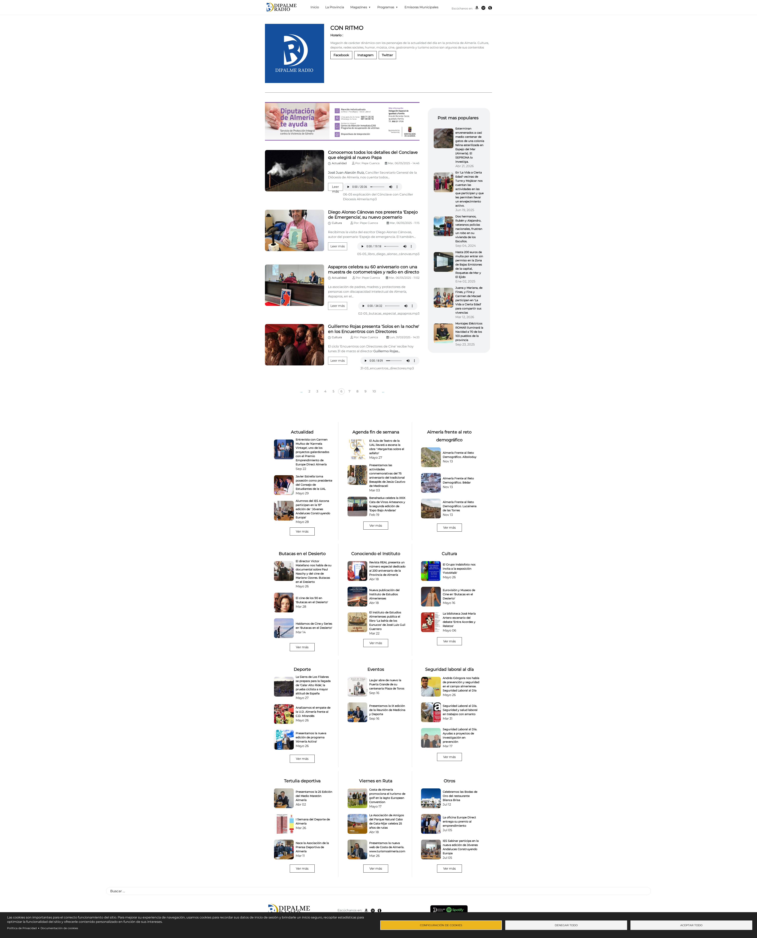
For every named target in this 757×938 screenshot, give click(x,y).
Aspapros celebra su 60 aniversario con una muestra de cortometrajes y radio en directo (373, 269)
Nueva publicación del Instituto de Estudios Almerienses (384, 594)
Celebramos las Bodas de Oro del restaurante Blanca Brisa (460, 796)
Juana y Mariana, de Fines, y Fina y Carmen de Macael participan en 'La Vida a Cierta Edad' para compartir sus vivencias (468, 300)
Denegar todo (566, 925)
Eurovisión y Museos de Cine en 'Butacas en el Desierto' (459, 594)
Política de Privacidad (22, 928)
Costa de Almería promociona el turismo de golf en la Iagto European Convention (387, 796)
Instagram (365, 55)
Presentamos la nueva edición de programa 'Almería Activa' (311, 737)
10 (374, 391)
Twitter (387, 55)
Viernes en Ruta (375, 780)
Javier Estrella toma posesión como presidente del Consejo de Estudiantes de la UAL (314, 483)
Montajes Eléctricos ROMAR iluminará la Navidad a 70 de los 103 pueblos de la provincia (469, 332)
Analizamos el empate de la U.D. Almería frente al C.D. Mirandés (313, 712)
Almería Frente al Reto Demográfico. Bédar (458, 480)
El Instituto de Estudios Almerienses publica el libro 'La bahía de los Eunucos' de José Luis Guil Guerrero (387, 621)
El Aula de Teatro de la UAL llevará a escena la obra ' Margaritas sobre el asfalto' (386, 447)
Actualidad (339, 163)
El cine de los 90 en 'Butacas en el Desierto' (312, 600)
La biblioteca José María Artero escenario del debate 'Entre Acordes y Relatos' (459, 620)
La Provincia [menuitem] (334, 7)
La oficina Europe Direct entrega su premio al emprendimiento (459, 821)
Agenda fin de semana (375, 431)
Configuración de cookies (441, 925)
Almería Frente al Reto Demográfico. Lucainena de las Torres (459, 506)
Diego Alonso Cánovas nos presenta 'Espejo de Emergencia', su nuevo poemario (373, 215)
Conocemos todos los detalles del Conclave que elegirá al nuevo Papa (373, 155)
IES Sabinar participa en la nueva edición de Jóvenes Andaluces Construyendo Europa (461, 847)
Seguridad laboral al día (449, 669)
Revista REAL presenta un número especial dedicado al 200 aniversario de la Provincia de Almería (387, 569)
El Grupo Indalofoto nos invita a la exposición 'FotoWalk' (459, 569)
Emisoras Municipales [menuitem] (421, 7)
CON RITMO (346, 27)
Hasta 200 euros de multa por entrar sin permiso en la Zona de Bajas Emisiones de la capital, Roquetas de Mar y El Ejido (469, 264)
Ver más (302, 531)
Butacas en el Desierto (302, 553)
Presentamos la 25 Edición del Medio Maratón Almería (314, 796)
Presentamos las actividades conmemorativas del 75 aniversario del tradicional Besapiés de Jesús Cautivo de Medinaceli (387, 475)
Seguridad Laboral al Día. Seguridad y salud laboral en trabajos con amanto (460, 710)
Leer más (337, 246)
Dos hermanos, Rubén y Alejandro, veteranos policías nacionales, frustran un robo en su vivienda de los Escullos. (468, 229)
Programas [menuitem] (384, 8)
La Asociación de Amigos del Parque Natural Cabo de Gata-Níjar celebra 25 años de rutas (386, 821)
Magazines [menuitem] (357, 8)
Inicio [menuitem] (314, 7)
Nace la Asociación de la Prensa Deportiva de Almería (312, 847)
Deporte (302, 669)
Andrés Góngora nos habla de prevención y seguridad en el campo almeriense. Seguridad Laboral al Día (461, 684)
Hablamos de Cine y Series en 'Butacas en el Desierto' (314, 626)
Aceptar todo (691, 925)
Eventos (375, 669)
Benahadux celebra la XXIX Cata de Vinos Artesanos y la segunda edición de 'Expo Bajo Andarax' (387, 504)
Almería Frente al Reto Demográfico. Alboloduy (459, 455)
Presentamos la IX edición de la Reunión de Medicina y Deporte (387, 710)
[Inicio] (281, 7)
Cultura (337, 223)
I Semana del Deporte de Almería (313, 821)
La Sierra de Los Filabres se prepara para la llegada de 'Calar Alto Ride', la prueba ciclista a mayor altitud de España (313, 685)
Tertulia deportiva (302, 780)
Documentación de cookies (59, 928)
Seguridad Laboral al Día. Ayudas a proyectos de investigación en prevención (460, 735)
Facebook (341, 55)
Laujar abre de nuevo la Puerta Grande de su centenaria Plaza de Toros (386, 684)
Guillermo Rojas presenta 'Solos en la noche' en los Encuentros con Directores (373, 329)
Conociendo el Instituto (375, 553)
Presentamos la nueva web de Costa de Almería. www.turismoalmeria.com (387, 847)
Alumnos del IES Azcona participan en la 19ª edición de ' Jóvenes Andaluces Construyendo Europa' (313, 509)
